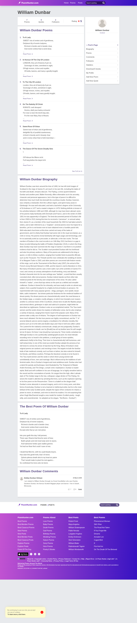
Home (66, 3)
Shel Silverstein (74, 540)
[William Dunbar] (102, 23)
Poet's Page (93, 45)
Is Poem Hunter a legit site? (105, 559)
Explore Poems (23, 543)
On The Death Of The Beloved (105, 549)
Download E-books (93, 69)
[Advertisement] (32, 601)
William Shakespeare (76, 527)
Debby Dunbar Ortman (33, 478)
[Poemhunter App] (23, 554)
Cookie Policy (52, 559)
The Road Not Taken (102, 527)
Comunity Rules (47, 561)
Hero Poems (48, 546)
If (94, 543)
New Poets (22, 534)
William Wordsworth (76, 549)
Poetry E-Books (49, 549)
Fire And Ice (98, 546)
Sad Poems (47, 531)
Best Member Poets (25, 537)
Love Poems (48, 521)
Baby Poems (48, 524)
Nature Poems (48, 540)
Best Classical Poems (26, 527)
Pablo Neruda (73, 531)
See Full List (76, 171)
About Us (30, 559)
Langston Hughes (75, 534)
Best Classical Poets (25, 540)
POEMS (43, 505)
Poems (89, 53)
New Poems (22, 531)
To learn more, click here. (16, 614)
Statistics (89, 65)
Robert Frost (73, 521)
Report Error (90, 559)
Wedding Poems (49, 537)
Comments (90, 57)
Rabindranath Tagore (76, 546)
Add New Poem (92, 77)
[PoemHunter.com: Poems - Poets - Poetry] (28, 3)
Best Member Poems (26, 524)
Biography (90, 49)
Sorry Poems (48, 543)
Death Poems (48, 527)
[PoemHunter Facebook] (31, 554)
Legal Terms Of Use (71, 561)
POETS (51, 505)
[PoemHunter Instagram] (39, 554)
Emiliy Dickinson (74, 537)
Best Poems (22, 521)
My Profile (90, 73)
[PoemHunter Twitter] (35, 554)
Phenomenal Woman (102, 521)
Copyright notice (40, 559)
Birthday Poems (49, 534)
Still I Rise (98, 524)
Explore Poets (23, 546)
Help (82, 559)
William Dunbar (102, 30)
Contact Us (76, 559)
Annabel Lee (99, 537)
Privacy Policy (58, 561)
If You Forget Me (100, 531)
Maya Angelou (73, 524)
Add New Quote (92, 81)
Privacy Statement (65, 559)
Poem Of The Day (24, 549)
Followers (90, 61)
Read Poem (27, 54)
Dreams (97, 534)
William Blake (73, 543)
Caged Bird (98, 540)
